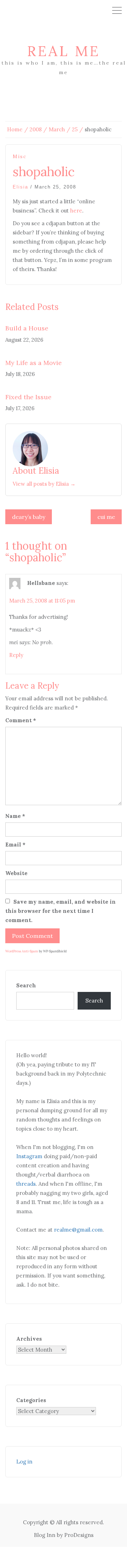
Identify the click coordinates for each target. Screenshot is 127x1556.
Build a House (26, 328)
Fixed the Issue (28, 397)
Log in (24, 1461)
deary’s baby (28, 516)
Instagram (29, 1156)
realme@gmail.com (78, 1229)
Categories (31, 1400)
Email (15, 844)
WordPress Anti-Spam (21, 951)
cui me (106, 516)
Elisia (20, 187)
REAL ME (63, 51)
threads (26, 1183)
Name (15, 816)
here (76, 210)
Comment (20, 720)
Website (16, 873)
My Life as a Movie (33, 363)
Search (26, 985)
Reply (16, 655)
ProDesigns (78, 1535)
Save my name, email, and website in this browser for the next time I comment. (60, 910)
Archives (29, 1338)
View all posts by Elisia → (44, 483)
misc (19, 157)
